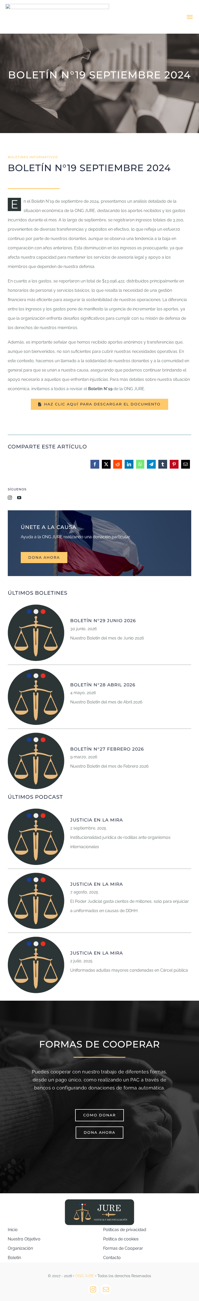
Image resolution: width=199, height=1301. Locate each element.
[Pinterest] (174, 468)
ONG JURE (84, 1276)
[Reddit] (117, 468)
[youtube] (19, 498)
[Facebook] (95, 468)
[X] (106, 468)
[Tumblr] (162, 468)
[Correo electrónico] (185, 468)
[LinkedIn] (129, 468)
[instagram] (10, 498)
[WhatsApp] (140, 468)
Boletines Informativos (33, 157)
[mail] (106, 1289)
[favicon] (36, 606)
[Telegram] (151, 468)
